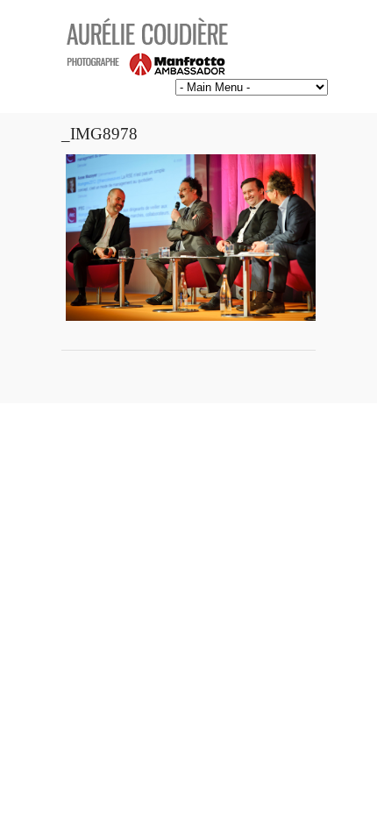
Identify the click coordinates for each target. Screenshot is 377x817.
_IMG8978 (99, 133)
